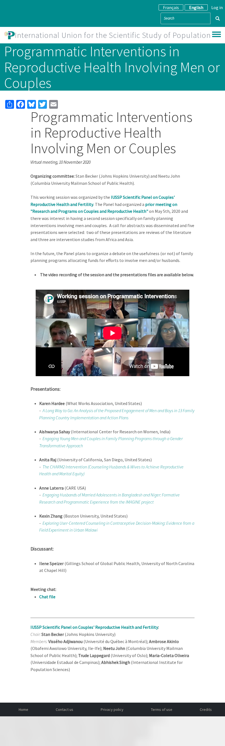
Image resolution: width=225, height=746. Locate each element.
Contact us (64, 709)
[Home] (9, 35)
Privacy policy (112, 709)
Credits (206, 709)
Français (171, 7)
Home (23, 709)
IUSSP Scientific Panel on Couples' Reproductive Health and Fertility (94, 627)
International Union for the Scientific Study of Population (113, 35)
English (196, 7)
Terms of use (161, 709)
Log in (217, 7)
